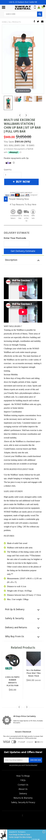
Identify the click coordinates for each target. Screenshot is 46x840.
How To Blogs (23, 776)
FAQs (23, 780)
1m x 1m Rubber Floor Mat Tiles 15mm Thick (33, 673)
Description (11, 260)
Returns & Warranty (23, 798)
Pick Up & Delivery (14, 609)
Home (4, 22)
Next (26, 115)
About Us (23, 789)
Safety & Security (14, 618)
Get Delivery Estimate (23, 251)
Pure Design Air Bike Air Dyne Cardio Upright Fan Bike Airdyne (20, 836)
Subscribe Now (35, 760)
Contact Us (23, 785)
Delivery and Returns (16, 628)
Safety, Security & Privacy (23, 802)
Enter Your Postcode (15, 238)
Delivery (23, 794)
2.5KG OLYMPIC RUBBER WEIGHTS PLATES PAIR (12, 681)
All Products (15, 22)
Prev (19, 115)
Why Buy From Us (14, 636)
